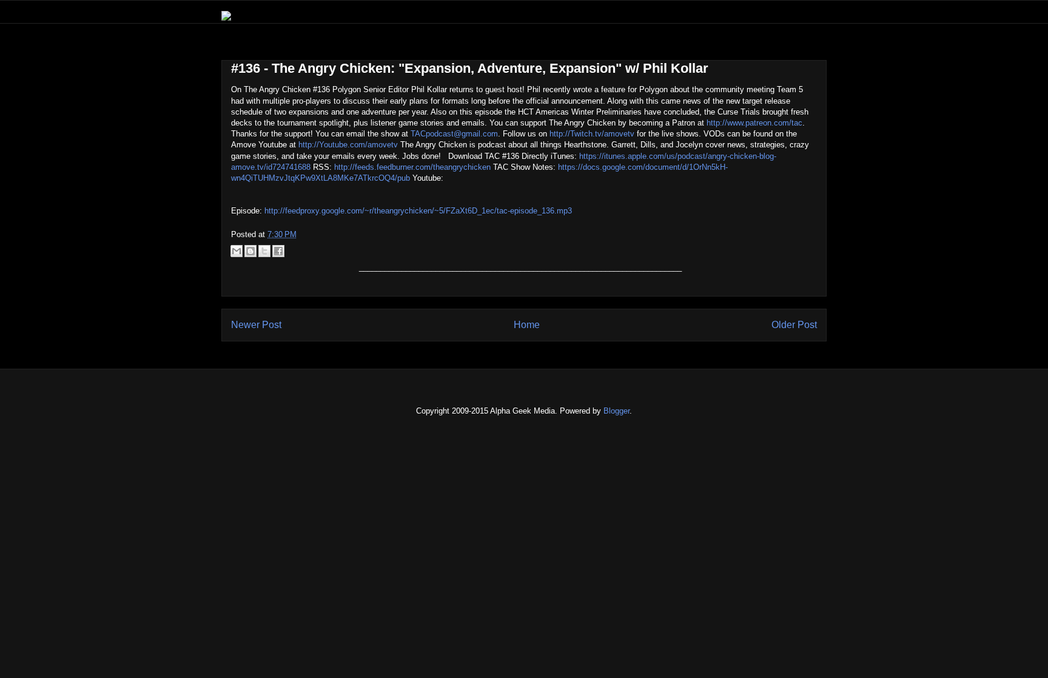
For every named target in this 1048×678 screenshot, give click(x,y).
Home (527, 325)
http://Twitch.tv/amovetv (591, 133)
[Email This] (236, 251)
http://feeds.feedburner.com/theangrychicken (412, 167)
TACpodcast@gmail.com (454, 133)
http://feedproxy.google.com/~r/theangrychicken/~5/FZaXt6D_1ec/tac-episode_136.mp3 (418, 210)
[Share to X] (264, 251)
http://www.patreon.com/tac (754, 122)
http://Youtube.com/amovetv (348, 144)
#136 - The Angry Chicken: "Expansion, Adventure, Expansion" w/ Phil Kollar (469, 68)
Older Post (794, 325)
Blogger (616, 410)
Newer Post (256, 325)
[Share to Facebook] (278, 251)
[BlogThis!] (250, 251)
